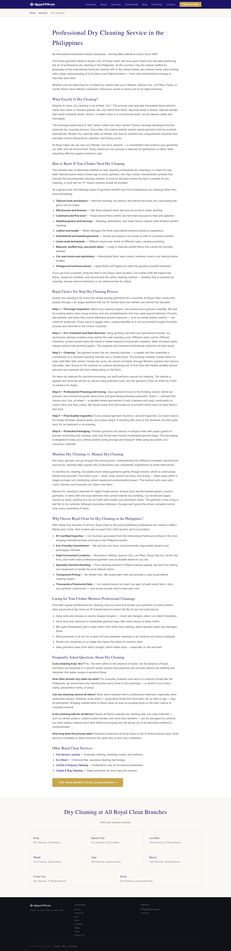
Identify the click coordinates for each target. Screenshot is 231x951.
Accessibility (72, 946)
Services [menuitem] (116, 4)
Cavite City (79, 913)
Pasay (77, 931)
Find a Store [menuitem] (190, 4)
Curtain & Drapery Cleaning (72, 765)
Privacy (57, 946)
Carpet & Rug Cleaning (69, 770)
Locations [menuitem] (90, 4)
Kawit (76, 920)
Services (42, 13)
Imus (76, 917)
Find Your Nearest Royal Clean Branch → (87, 782)
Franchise (144, 913)
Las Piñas (78, 924)
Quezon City (79, 935)
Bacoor (77, 909)
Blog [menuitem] (144, 4)
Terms (64, 946)
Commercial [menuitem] (131, 4)
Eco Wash (62, 759)
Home (33, 13)
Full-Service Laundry (68, 754)
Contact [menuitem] (171, 4)
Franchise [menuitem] (157, 4)
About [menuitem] (104, 4)
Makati (77, 928)
